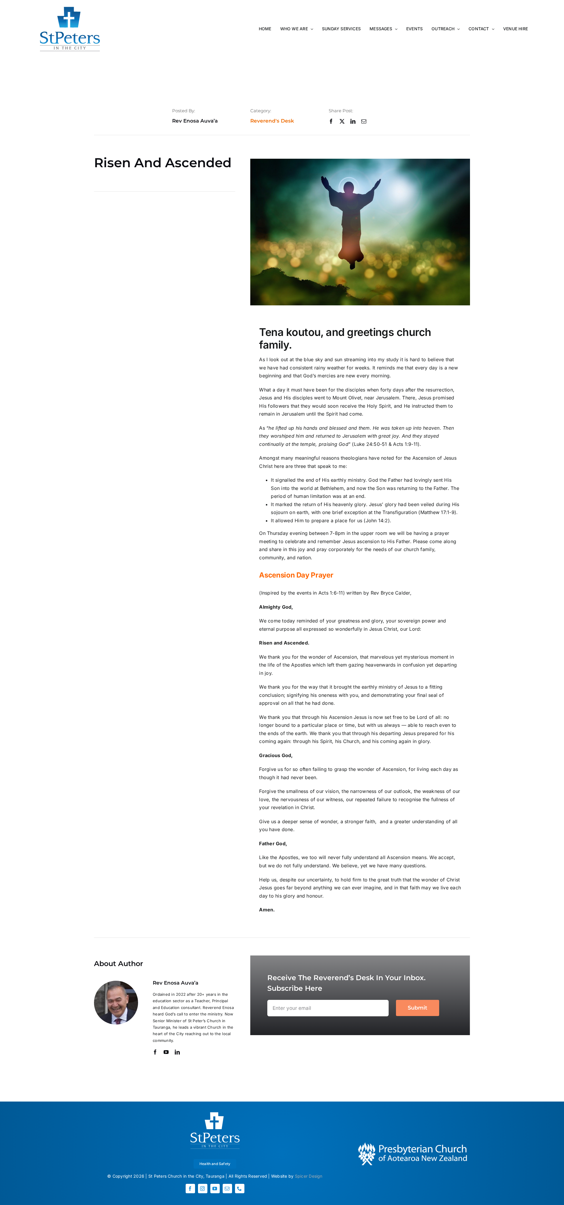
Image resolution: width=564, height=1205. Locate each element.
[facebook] (331, 121)
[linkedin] (352, 121)
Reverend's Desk (272, 121)
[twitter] (342, 121)
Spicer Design (309, 1176)
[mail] (363, 121)
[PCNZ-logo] (412, 1142)
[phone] (239, 1188)
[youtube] (166, 1052)
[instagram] (202, 1188)
